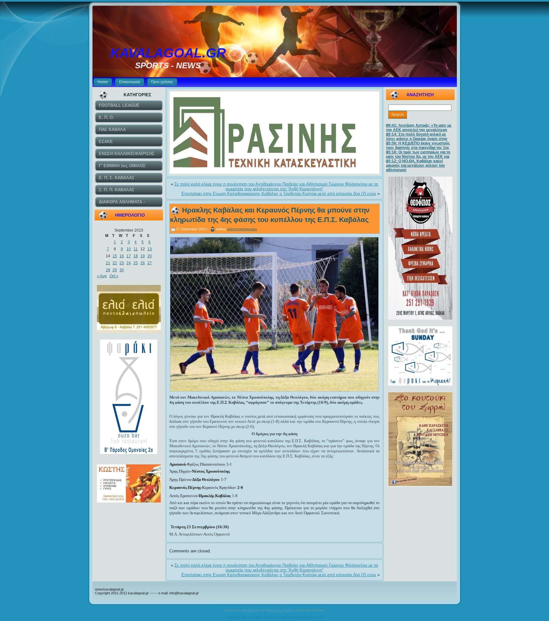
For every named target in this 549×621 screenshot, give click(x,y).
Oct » (114, 276)
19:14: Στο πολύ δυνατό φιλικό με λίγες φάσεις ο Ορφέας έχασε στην (416, 136)
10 (128, 249)
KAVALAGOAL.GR (168, 52)
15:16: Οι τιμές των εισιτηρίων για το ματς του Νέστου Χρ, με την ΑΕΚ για (418, 154)
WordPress (250, 610)
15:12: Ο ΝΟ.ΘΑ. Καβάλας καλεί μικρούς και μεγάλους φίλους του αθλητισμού (415, 165)
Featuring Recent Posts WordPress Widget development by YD (274, 617)
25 (135, 263)
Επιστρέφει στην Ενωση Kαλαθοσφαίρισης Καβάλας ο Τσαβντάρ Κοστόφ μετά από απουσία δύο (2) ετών (278, 193)
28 (108, 270)
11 (135, 249)
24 (128, 263)
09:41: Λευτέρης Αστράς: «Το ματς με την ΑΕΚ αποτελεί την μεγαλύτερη (418, 127)
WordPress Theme (279, 610)
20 (149, 256)
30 (121, 270)
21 (108, 263)
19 (142, 256)
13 (149, 249)
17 (128, 256)
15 (114, 256)
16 (121, 256)
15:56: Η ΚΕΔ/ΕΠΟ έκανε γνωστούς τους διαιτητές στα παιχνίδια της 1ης (418, 145)
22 (114, 263)
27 (149, 263)
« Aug (102, 276)
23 (121, 263)
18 (135, 256)
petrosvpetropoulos (242, 229)
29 (114, 270)
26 (142, 263)
